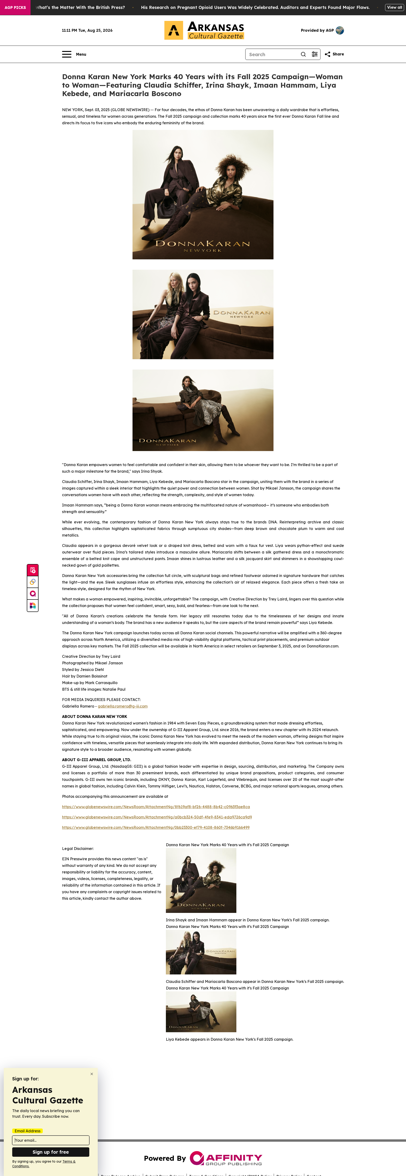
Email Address (27, 1131)
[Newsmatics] (32, 605)
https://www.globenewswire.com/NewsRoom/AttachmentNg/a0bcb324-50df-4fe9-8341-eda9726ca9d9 (157, 817)
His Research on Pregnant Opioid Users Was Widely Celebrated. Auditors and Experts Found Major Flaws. (255, 7)
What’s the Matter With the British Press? (80, 7)
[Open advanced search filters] (314, 54)
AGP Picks (15, 7)
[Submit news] (32, 570)
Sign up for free (51, 1152)
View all (394, 7)
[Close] (92, 1074)
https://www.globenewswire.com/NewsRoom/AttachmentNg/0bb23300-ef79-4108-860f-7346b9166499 (156, 827)
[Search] (303, 54)
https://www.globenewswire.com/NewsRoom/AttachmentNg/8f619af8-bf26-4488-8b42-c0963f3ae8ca (156, 806)
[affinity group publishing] (32, 594)
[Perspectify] (32, 582)
